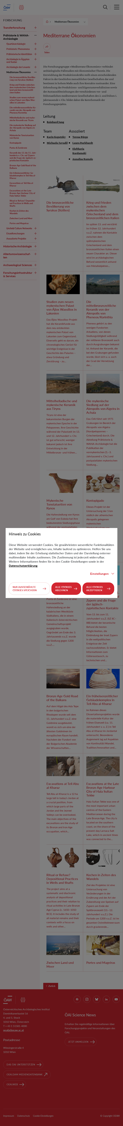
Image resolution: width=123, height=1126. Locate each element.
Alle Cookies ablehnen (63, 589)
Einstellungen (99, 573)
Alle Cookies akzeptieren (94, 589)
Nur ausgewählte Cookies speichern (25, 589)
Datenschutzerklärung (23, 565)
